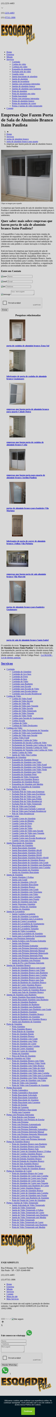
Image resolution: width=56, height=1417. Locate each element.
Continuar (28, 1411)
